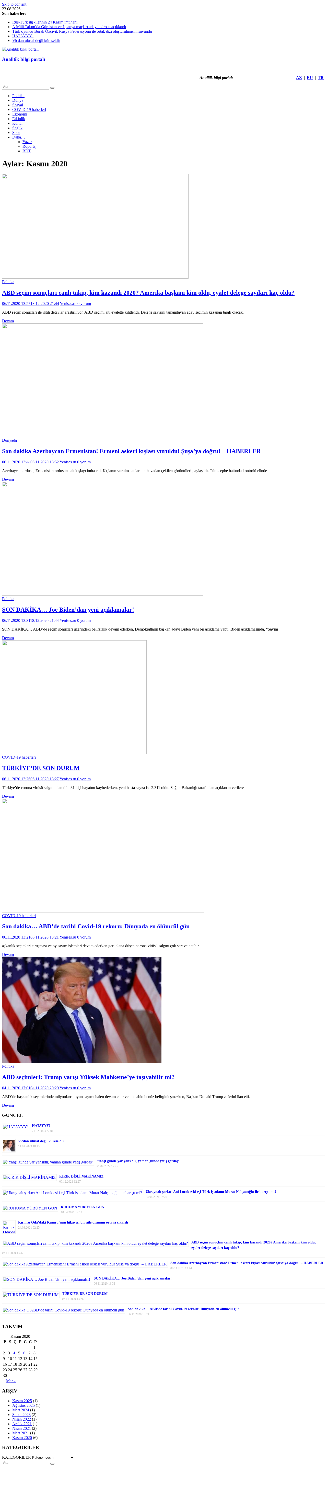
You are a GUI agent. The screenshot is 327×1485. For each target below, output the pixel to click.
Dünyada (9, 440)
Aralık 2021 (22, 1424)
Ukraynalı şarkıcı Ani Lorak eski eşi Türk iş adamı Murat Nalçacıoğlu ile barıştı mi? (211, 1192)
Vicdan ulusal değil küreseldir (36, 40)
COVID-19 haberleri (29, 109)
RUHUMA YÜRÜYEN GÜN (82, 1207)
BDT (26, 151)
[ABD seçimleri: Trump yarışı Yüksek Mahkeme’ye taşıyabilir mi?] (81, 1061)
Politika (18, 96)
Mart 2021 (20, 1433)
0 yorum (84, 303)
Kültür (17, 123)
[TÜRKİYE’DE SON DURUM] (74, 752)
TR (321, 77)
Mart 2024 (20, 1410)
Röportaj (29, 146)
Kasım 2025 (22, 1401)
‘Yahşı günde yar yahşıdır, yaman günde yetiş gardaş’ (138, 1161)
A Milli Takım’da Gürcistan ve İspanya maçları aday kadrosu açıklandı (69, 27)
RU (310, 77)
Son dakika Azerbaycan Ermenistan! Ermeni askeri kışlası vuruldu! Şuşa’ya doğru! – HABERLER (131, 451)
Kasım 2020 (22, 1437)
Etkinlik (18, 119)
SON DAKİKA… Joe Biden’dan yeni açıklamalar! (68, 609)
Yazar (27, 142)
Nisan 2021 (21, 1428)
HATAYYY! (22, 36)
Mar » (11, 1381)
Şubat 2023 (21, 1414)
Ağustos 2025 (23, 1405)
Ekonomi (19, 114)
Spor (16, 132)
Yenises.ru (68, 303)
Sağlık (17, 128)
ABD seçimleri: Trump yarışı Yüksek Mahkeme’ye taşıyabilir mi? (88, 1077)
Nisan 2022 (21, 1419)
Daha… (18, 137)
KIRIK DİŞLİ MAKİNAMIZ (81, 1176)
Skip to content (14, 4)
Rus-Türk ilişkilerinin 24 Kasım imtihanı (44, 22)
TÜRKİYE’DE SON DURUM (41, 768)
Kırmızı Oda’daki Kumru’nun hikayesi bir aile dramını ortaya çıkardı (73, 1222)
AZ (299, 77)
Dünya (17, 100)
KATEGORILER (16, 1457)
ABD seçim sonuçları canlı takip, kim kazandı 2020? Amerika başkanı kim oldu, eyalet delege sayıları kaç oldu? (148, 292)
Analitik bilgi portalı (23, 59)
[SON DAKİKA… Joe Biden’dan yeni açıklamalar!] (102, 594)
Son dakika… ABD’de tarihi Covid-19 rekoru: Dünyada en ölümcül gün (96, 926)
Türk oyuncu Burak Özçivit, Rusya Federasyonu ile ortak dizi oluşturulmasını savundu (82, 31)
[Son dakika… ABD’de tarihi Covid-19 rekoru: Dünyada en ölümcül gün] (103, 911)
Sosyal (17, 105)
